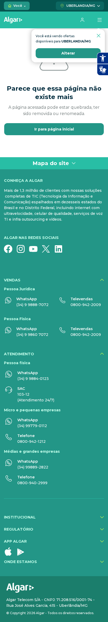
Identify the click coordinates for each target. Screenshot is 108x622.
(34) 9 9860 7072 (32, 334)
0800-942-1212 (31, 441)
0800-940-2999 (32, 483)
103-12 (23, 394)
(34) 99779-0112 (32, 425)
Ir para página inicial (54, 129)
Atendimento (19, 354)
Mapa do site (51, 163)
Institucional (20, 517)
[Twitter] (48, 249)
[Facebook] (10, 249)
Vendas (12, 280)
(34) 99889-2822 (32, 467)
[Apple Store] (10, 551)
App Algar (15, 541)
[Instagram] (23, 249)
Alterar (68, 53)
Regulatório (18, 529)
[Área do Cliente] (82, 20)
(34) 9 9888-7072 (32, 304)
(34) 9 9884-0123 (33, 378)
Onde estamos (20, 561)
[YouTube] (35, 249)
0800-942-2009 (86, 304)
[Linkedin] (60, 249)
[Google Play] (23, 551)
